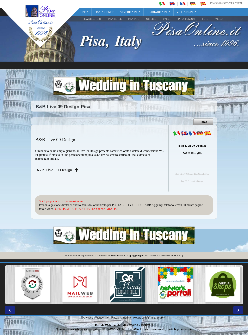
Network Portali (233, 3)
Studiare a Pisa (158, 12)
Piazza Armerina (121, 317)
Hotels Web (140, 317)
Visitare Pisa (186, 12)
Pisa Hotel (114, 19)
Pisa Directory (92, 19)
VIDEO (219, 19)
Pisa (85, 12)
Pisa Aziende (104, 12)
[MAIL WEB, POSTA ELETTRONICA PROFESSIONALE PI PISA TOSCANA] (76, 284)
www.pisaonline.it (87, 255)
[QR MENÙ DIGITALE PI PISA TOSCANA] (124, 284)
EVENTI (167, 19)
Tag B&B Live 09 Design (192, 181)
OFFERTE (151, 19)
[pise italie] (182, 4)
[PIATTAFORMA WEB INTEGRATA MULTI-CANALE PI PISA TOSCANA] (28, 284)
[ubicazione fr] (192, 133)
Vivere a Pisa (130, 12)
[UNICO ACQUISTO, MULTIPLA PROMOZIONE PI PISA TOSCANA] (171, 284)
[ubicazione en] (184, 133)
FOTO (205, 19)
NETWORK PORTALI (140, 325)
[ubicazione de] (200, 133)
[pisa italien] (193, 4)
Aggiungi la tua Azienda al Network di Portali (156, 255)
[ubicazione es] (208, 133)
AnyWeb (88, 317)
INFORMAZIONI (186, 19)
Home (203, 121)
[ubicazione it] (177, 133)
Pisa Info (134, 19)
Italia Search (157, 317)
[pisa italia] (162, 4)
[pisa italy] (172, 4)
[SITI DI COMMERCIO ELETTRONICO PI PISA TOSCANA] (219, 284)
